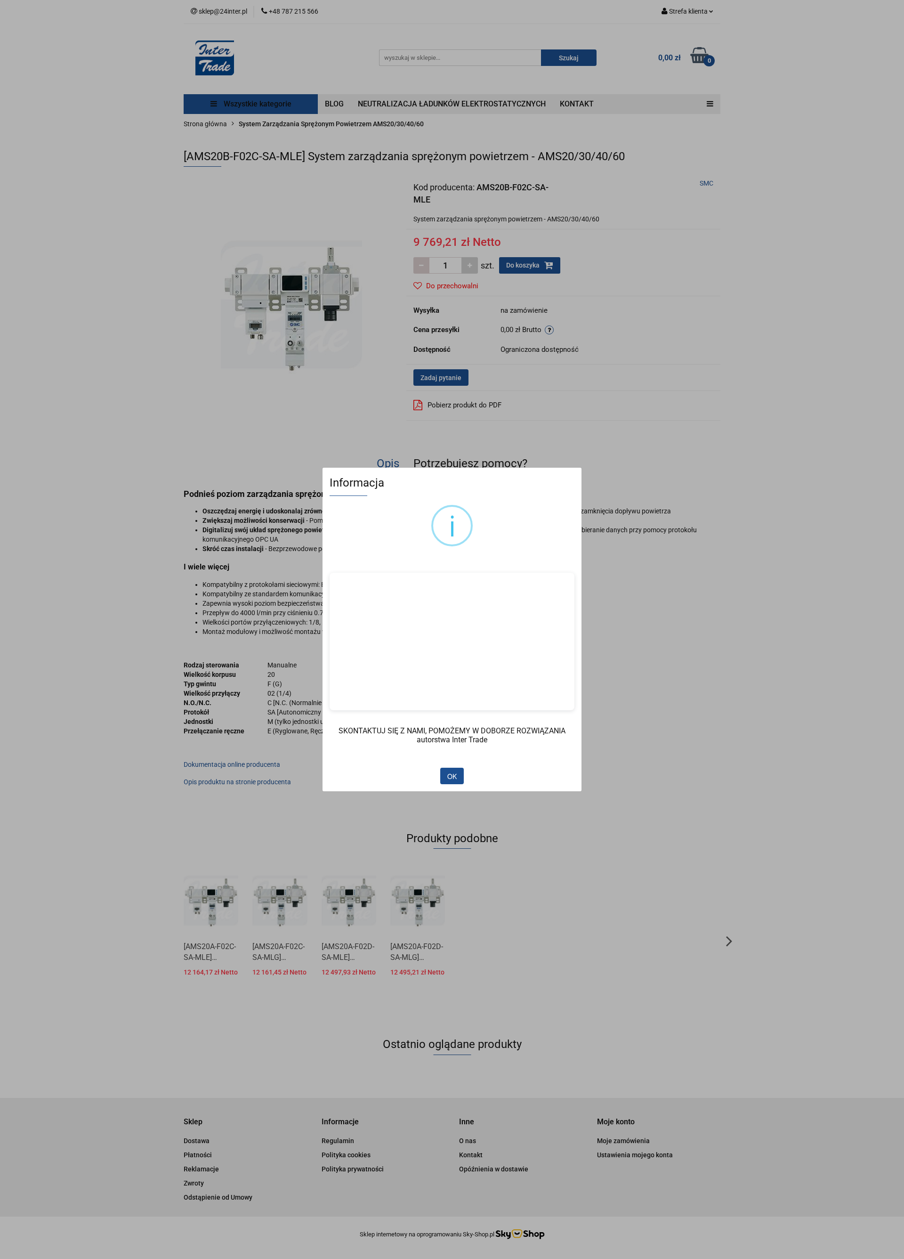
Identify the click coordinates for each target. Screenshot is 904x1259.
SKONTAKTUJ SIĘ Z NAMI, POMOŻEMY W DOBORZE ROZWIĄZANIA (452, 730)
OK (452, 776)
